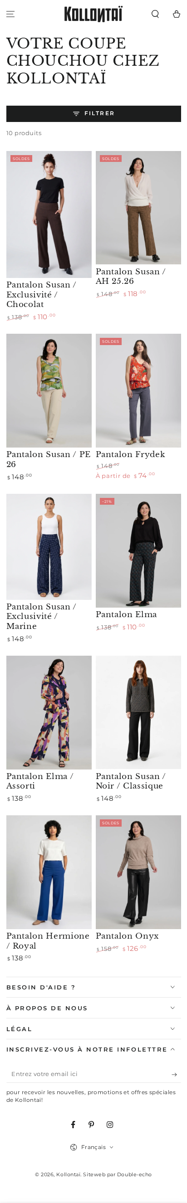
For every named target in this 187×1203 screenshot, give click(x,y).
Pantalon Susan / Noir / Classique (131, 781)
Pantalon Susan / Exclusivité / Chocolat (41, 294)
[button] (155, 14)
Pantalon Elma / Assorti (40, 781)
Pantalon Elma (126, 614)
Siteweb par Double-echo (117, 1175)
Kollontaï (68, 1175)
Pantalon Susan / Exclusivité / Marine (41, 616)
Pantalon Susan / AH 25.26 (131, 276)
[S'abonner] (176, 1075)
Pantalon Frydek (130, 454)
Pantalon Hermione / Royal (48, 940)
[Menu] (10, 14)
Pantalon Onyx (127, 935)
